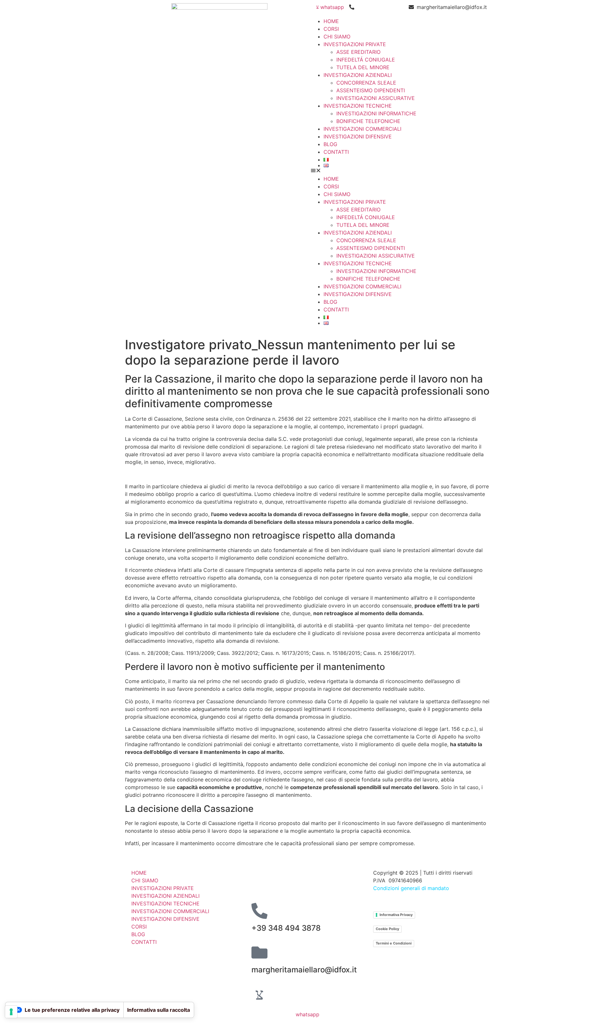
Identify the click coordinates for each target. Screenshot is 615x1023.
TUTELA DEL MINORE (363, 67)
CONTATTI (336, 152)
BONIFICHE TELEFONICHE (368, 121)
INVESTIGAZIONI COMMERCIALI (362, 129)
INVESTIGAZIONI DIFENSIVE (358, 136)
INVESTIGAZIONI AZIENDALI (358, 75)
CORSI (331, 29)
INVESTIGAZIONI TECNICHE (358, 106)
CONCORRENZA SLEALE (366, 82)
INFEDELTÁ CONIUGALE (365, 59)
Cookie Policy (387, 929)
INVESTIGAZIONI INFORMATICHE (376, 113)
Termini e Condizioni (394, 943)
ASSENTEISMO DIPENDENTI (370, 90)
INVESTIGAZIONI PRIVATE (355, 44)
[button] (399, 171)
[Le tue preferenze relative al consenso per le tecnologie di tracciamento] (11, 1012)
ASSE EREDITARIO (358, 52)
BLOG (330, 144)
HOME (331, 21)
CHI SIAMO (337, 36)
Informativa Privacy (396, 914)
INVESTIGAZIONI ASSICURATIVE (375, 98)
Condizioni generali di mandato (411, 888)
